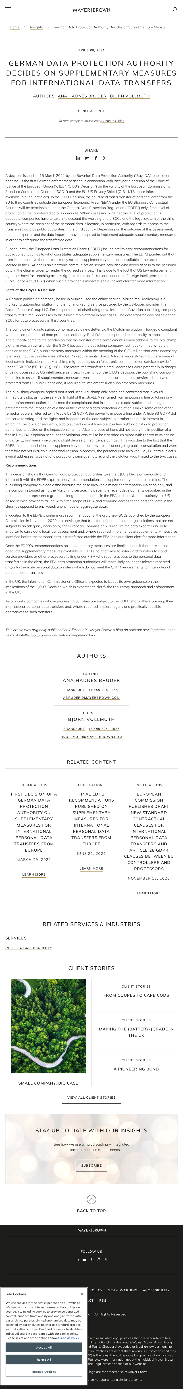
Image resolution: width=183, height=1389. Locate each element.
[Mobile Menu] (8, 10)
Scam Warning (122, 1290)
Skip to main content (21, 3)
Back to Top (91, 1210)
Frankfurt (74, 690)
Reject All (44, 1359)
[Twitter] (104, 159)
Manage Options (43, 1371)
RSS (102, 1300)
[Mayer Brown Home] (91, 10)
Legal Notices (103, 1364)
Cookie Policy (70, 1338)
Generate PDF (91, 111)
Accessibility (156, 1290)
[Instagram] (98, 1260)
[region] (44, 1336)
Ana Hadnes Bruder (82, 96)
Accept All (44, 1347)
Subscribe (91, 1165)
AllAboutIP (78, 629)
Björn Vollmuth (130, 96)
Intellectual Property (28, 948)
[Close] (82, 1294)
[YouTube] (84, 1260)
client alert (39, 197)
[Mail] (87, 159)
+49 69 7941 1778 (104, 690)
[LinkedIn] (78, 159)
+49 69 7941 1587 (104, 729)
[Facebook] (95, 159)
